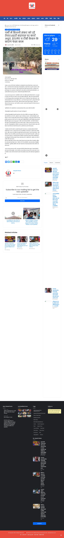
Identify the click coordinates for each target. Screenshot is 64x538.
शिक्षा (58, 18)
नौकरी (51, 18)
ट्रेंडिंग (46, 18)
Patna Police (42, 430)
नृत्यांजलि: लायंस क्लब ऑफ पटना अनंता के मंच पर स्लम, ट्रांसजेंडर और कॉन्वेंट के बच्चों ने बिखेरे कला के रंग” (10, 246)
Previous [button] (46, 109)
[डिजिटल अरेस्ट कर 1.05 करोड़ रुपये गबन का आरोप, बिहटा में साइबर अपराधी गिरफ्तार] (34, 239)
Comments (57, 162)
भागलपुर (18, 29)
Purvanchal (36, 432)
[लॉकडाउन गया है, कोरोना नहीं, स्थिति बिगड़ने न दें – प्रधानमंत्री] (48, 348)
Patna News (36, 430)
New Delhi (42, 428)
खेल (20, 18)
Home (7, 25)
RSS (40, 432)
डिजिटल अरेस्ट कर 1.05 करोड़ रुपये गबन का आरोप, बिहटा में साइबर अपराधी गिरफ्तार (34, 245)
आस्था (42, 18)
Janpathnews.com (29, 532)
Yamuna (41, 434)
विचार (55, 18)
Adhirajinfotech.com (52, 532)
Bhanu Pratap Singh (37, 415)
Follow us (50, 406)
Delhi (34, 426)
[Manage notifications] (61, 535)
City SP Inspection (41, 423)
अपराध (28, 18)
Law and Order (36, 428)
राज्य (11, 18)
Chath (35, 423)
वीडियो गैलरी (41, 534)
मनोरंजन (24, 18)
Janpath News (9, 44)
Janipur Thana (39, 426)
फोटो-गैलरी (36, 534)
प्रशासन (33, 18)
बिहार (9, 29)
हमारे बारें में (24, 534)
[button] (46, 155)
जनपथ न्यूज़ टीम (30, 534)
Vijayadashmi (36, 434)
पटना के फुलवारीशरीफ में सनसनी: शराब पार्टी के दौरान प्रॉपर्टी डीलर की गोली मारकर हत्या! (22, 245)
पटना (11, 25)
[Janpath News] (32, 6)
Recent (51, 162)
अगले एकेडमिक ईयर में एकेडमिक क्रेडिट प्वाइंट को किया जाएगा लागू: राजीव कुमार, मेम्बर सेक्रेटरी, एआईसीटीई (56, 199)
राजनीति (15, 18)
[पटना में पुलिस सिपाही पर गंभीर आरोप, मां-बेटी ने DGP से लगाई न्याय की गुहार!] (20, 413)
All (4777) (39, 523)
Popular (46, 162)
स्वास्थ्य (38, 18)
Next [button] (57, 109)
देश (7, 18)
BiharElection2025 (37, 417)
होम (4, 18)
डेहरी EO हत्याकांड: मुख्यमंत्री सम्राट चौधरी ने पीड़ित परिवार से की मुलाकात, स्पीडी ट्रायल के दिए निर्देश (43, 510)
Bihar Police (36, 419)
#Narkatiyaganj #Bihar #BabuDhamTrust (38, 411)
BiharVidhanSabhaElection (38, 421)
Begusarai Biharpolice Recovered (39, 413)
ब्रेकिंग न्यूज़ (13, 29)
